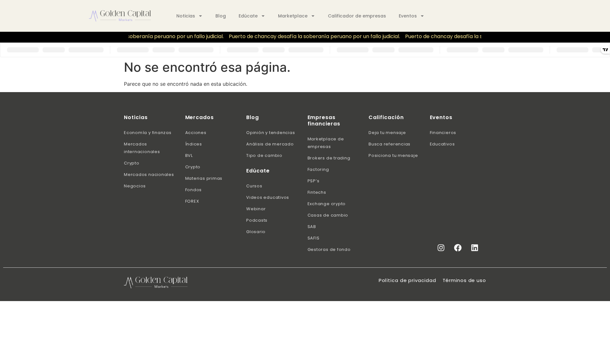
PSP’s (314, 181)
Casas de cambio (328, 215)
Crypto (131, 163)
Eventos (408, 16)
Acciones (196, 133)
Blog (220, 16)
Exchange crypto (327, 204)
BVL (189, 155)
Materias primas (204, 178)
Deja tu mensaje (387, 133)
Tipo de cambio (264, 155)
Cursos (254, 186)
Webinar (256, 209)
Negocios (135, 186)
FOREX (192, 201)
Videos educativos (267, 197)
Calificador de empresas (357, 16)
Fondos (193, 190)
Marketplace (293, 16)
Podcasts (257, 220)
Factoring (318, 169)
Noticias (185, 16)
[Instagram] (441, 247)
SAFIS (314, 238)
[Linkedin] (474, 247)
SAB (312, 227)
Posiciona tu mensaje (393, 155)
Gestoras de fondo (329, 249)
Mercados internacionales (142, 148)
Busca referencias (389, 144)
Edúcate (248, 16)
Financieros (443, 133)
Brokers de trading (329, 158)
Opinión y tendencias (270, 133)
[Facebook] (457, 247)
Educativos (442, 144)
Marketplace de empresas (326, 143)
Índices (193, 144)
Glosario (256, 232)
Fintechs (317, 192)
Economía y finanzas (148, 133)
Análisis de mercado (270, 144)
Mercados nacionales (149, 175)
